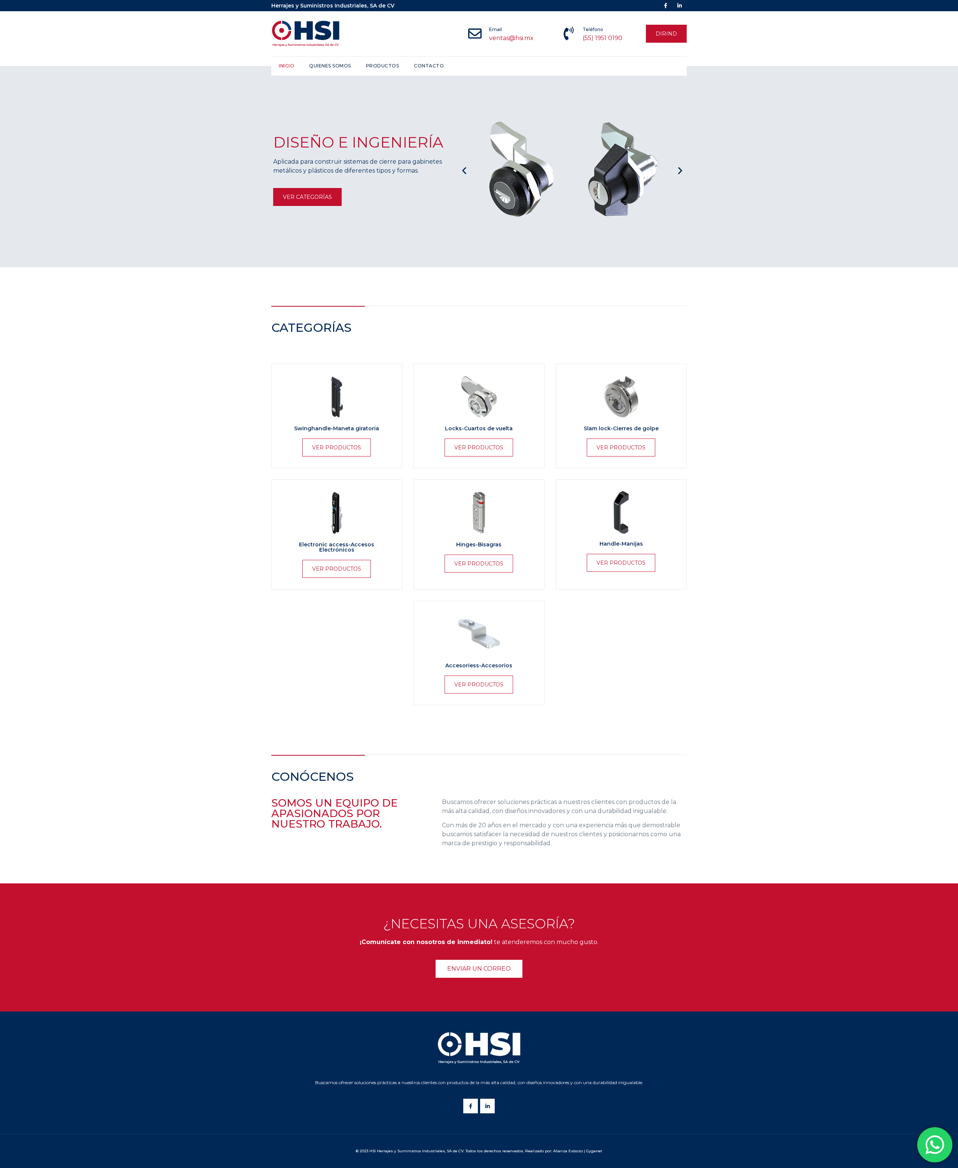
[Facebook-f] (470, 1106)
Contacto (429, 66)
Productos (382, 66)
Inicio (286, 66)
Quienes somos (330, 66)
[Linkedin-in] (487, 1106)
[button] (666, 34)
